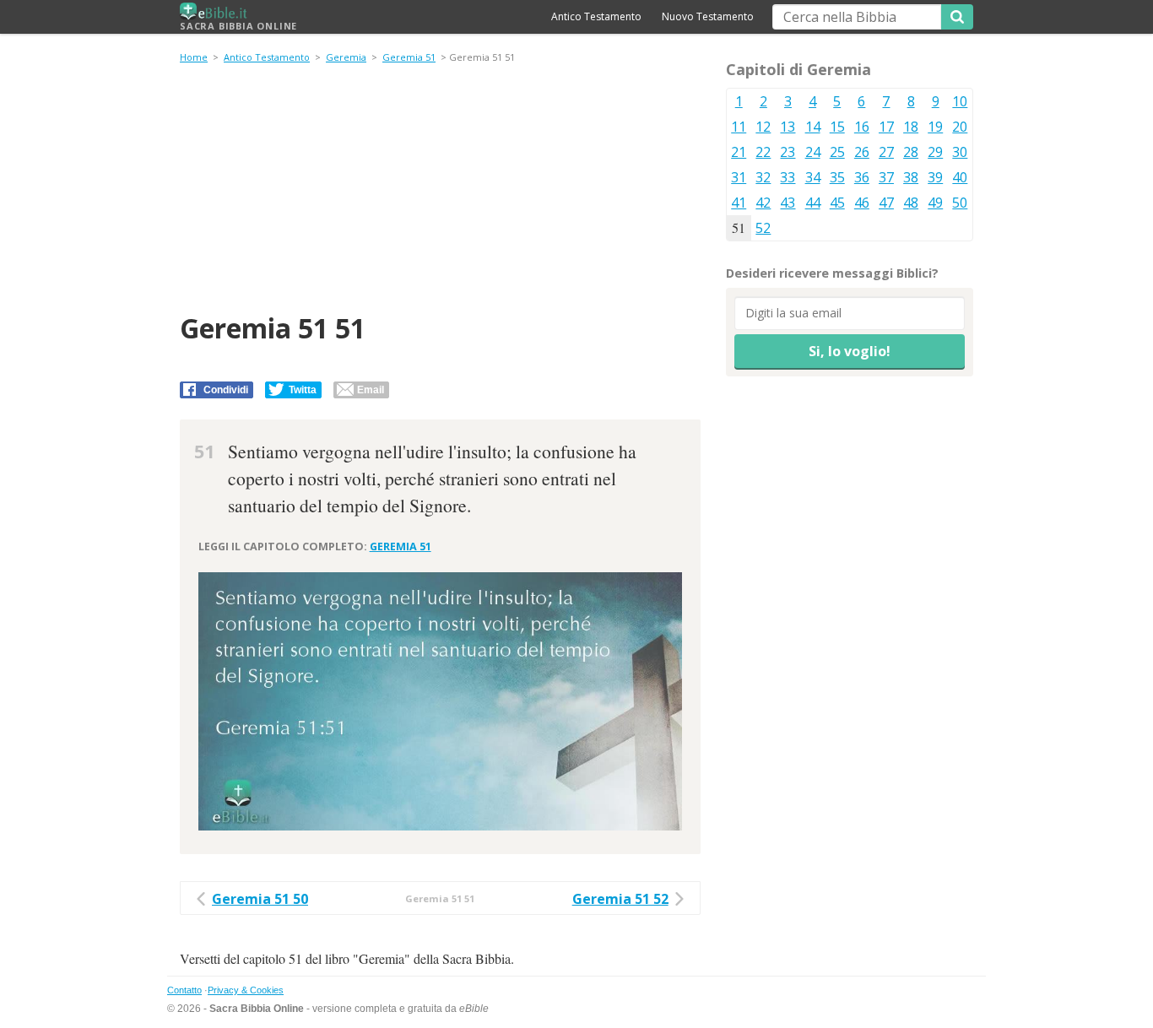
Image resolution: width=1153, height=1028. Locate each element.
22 (763, 152)
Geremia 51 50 (260, 899)
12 (763, 126)
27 (886, 152)
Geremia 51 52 (620, 899)
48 (910, 202)
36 (861, 177)
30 (959, 152)
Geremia (346, 57)
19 (935, 126)
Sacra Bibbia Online (238, 25)
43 (787, 202)
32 (763, 177)
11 (738, 126)
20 (959, 126)
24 (812, 152)
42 (763, 202)
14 (812, 126)
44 (812, 202)
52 (763, 228)
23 (787, 152)
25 (837, 152)
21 (738, 152)
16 (861, 126)
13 (787, 126)
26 (861, 152)
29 (935, 152)
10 (959, 101)
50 (959, 202)
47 (886, 202)
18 (910, 126)
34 (812, 177)
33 (787, 177)
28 (910, 152)
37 (886, 177)
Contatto (184, 990)
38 (910, 177)
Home (194, 57)
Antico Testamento (596, 16)
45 (837, 202)
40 (959, 177)
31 (738, 177)
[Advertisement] (440, 191)
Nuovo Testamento (708, 16)
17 (886, 126)
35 (837, 177)
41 (738, 202)
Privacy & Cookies (246, 990)
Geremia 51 (409, 57)
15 (837, 126)
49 (935, 202)
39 (935, 177)
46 (861, 202)
